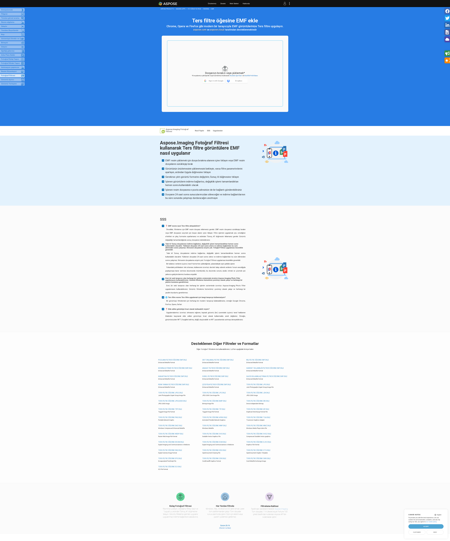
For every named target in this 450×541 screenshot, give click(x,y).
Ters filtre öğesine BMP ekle (214, 401)
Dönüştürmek (7, 10)
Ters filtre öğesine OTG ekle (258, 450)
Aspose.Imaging (281, 509)
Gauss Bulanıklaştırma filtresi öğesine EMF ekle (266, 376)
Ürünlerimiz (212, 3)
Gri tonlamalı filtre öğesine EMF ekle (218, 360)
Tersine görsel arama (10, 18)
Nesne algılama (7, 22)
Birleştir (4, 43)
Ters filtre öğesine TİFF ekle (170, 409)
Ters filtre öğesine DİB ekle (258, 401)
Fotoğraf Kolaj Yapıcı (10, 59)
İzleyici (4, 47)
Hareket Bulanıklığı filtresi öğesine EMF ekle (265, 368)
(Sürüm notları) (225, 528)
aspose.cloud (217, 29)
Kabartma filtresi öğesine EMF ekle (173, 376)
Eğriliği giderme (7, 51)
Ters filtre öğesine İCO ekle (170, 467)
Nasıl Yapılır (199, 131)
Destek (223, 3)
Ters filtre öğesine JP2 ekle (214, 393)
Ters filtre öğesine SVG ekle (214, 434)
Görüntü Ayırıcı (7, 80)
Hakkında (246, 3)
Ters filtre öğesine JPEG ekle (170, 393)
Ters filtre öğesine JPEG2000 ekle (172, 401)
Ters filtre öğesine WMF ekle (214, 426)
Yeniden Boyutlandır (9, 30)
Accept (426, 526)
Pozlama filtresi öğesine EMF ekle (172, 360)
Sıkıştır (4, 26)
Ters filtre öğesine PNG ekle (170, 417)
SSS (208, 131)
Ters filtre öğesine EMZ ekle (170, 426)
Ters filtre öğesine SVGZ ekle (258, 434)
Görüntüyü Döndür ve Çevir (12, 39)
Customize (417, 532)
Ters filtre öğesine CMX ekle (258, 458)
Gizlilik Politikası (251, 75)
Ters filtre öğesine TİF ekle (213, 409)
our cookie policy (431, 522)
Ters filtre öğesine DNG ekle (170, 450)
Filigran (4, 14)
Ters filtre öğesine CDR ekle (214, 458)
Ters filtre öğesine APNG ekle (214, 417)
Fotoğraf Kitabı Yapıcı (10, 63)
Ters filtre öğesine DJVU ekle (258, 442)
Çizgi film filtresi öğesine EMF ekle (216, 384)
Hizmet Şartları (236, 75)
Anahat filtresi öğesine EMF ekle (216, 368)
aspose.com (199, 29)
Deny (435, 532)
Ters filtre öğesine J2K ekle (258, 393)
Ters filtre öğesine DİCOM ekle (171, 442)
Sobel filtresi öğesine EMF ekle (215, 376)
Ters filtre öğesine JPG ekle (258, 384)
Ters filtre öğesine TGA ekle (258, 417)
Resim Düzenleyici (9, 71)
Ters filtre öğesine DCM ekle (214, 442)
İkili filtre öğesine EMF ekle (257, 360)
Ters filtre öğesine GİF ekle (257, 409)
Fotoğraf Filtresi (8, 75)
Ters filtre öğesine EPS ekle (170, 458)
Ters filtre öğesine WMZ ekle (258, 426)
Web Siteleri (234, 3)
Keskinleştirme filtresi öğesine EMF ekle (175, 368)
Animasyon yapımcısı (10, 67)
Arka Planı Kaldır (8, 55)
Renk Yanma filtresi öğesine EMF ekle (173, 384)
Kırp (2, 34)
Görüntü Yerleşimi (9, 84)
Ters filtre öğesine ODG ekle (214, 450)
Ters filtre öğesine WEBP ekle (170, 434)
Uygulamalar (218, 131)
